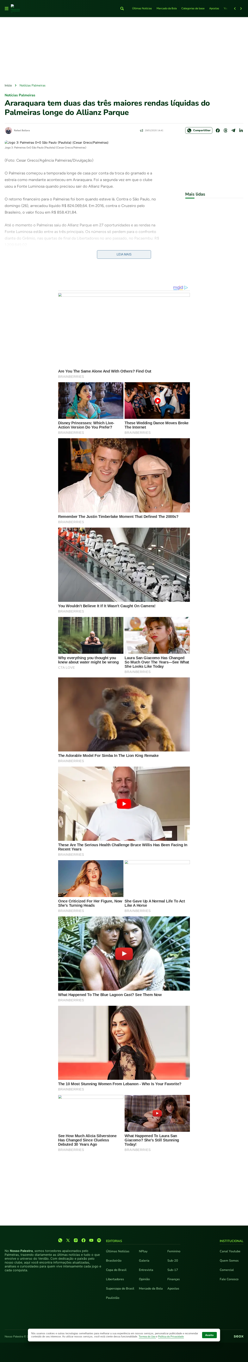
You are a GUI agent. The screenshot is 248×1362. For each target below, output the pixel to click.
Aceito (209, 1335)
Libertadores (115, 1279)
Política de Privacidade (171, 1336)
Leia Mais (124, 254)
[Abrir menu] (7, 8)
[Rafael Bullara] (8, 130)
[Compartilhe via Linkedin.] (241, 130)
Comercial (227, 1270)
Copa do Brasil (116, 1270)
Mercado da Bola (167, 8)
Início (8, 85)
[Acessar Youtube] (91, 1240)
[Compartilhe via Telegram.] (233, 130)
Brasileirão (113, 1260)
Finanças (173, 1279)
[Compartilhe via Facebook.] (217, 130)
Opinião (144, 1279)
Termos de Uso (147, 1336)
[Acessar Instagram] (75, 1240)
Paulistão (112, 1298)
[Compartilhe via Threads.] (225, 130)
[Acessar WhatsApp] (60, 1240)
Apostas (214, 8)
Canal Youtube (230, 1251)
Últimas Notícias (142, 8)
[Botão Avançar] (241, 8)
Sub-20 (172, 1260)
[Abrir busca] (122, 8)
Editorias (114, 1241)
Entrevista (146, 1270)
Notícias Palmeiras (33, 85)
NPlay (143, 1251)
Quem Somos (229, 1260)
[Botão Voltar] (234, 8)
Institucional (231, 1241)
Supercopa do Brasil (120, 1288)
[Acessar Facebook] (83, 1240)
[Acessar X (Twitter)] (68, 1240)
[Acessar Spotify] (99, 1240)
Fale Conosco (229, 1279)
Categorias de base (193, 8)
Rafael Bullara (22, 130)
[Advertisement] (124, 50)
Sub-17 (172, 1270)
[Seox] (238, 1336)
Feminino (173, 1251)
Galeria (144, 1260)
